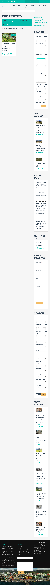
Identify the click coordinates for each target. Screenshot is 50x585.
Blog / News (25, 7)
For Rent (26, 5)
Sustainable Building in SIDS (39, 25)
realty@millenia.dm (40, 248)
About (44, 5)
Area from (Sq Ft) (40, 43)
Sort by (5, 20)
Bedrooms (38, 61)
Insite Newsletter (37, 26)
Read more (39, 199)
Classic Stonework (41, 381)
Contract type (39, 79)
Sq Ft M (12, 1)
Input (46, 36)
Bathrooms (39, 54)
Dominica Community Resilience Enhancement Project (41, 185)
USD (4, 1)
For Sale (19, 5)
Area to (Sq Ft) (39, 48)
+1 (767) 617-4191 (39, 247)
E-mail (37, 278)
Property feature (40, 102)
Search (44, 106)
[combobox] (8, 22)
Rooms (37, 338)
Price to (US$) (39, 96)
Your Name (38, 262)
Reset (39, 106)
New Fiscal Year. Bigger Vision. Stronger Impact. (41, 205)
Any (38, 81)
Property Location (40, 356)
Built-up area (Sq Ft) (41, 36)
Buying (32, 5)
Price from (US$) (40, 91)
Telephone (38, 270)
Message (38, 286)
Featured (40, 391)
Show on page (23, 20)
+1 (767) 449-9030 (28, 550)
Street (37, 350)
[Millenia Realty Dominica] (6, 7)
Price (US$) (38, 84)
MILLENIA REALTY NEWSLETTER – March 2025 (41, 223)
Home (13, 5)
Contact (33, 7)
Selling (39, 5)
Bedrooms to (39, 73)
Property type (39, 385)
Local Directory (16, 7)
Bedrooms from (40, 67)
